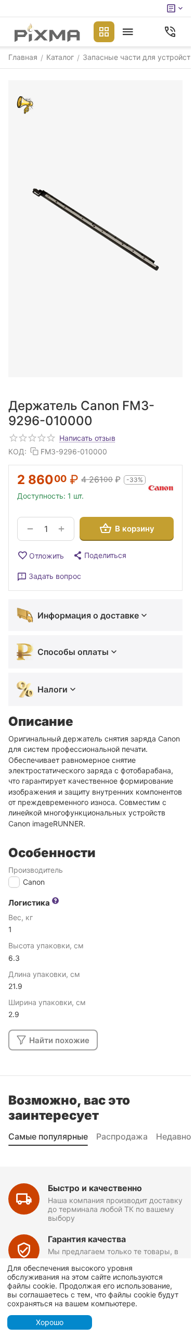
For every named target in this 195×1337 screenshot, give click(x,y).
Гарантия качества (87, 1239)
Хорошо (49, 1322)
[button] (99, 555)
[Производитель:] (161, 487)
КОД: (17, 451)
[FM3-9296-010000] (95, 228)
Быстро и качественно (95, 1188)
